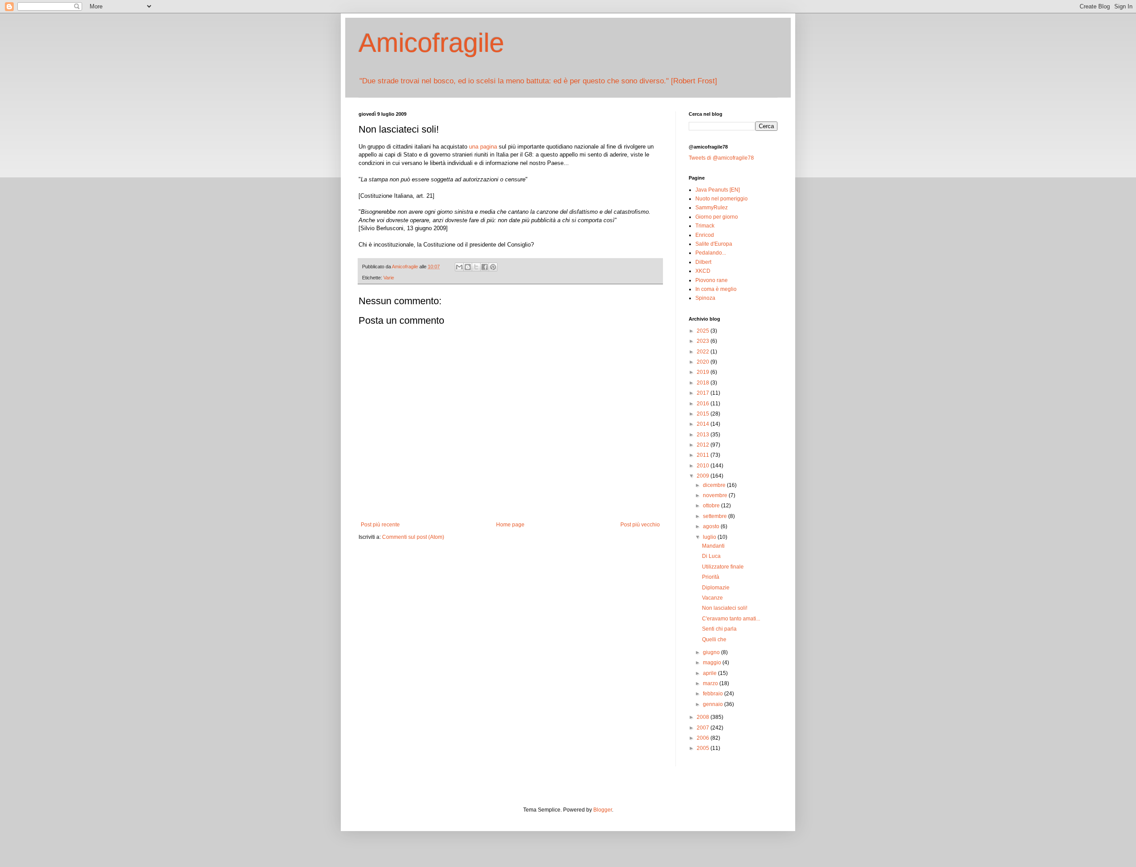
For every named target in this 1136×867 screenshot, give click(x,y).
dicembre (715, 485)
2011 (703, 455)
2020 (703, 362)
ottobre (712, 505)
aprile (710, 673)
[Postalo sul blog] (467, 267)
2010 (703, 466)
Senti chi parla (719, 629)
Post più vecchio (640, 525)
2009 (703, 476)
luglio (710, 537)
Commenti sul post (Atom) (413, 537)
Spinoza (705, 298)
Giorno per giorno (716, 217)
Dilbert (703, 262)
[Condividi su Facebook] (484, 267)
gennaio (713, 704)
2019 (703, 372)
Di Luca (711, 556)
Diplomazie (716, 588)
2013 (703, 435)
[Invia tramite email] (459, 267)
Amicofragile (431, 43)
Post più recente (380, 525)
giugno (712, 652)
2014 (703, 424)
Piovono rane (711, 280)
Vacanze (712, 598)
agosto (712, 526)
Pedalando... (710, 253)
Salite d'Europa (713, 244)
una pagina (483, 146)
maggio (712, 662)
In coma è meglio (716, 289)
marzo (711, 683)
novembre (716, 495)
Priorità (710, 577)
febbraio (713, 693)
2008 (703, 717)
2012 (703, 445)
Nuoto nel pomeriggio (721, 199)
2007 (703, 728)
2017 (703, 393)
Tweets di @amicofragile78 (721, 158)
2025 (703, 331)
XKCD (702, 271)
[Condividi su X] (476, 267)
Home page (510, 525)
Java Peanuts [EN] (717, 190)
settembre (715, 516)
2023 (703, 341)
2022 (703, 352)
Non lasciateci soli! (724, 608)
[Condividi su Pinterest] (493, 267)
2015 (703, 414)
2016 (703, 403)
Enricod (704, 235)
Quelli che (714, 639)
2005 (703, 748)
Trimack (704, 226)
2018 (703, 383)
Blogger (602, 810)
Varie (388, 277)
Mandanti (713, 546)
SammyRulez (711, 207)
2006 (703, 738)
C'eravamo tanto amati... (731, 619)
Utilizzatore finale (723, 567)
